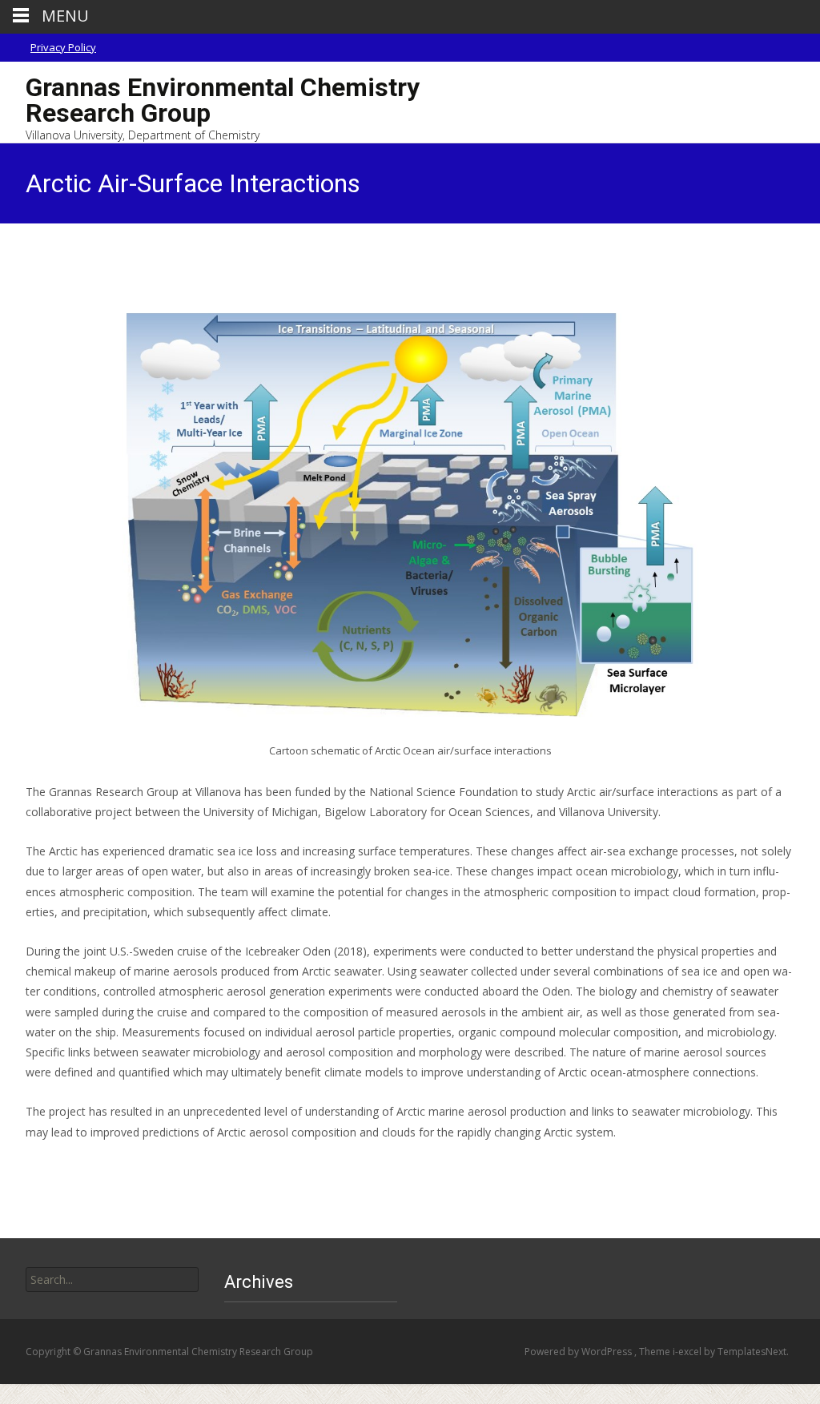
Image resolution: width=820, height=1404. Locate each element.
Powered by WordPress (579, 1351)
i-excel (688, 1351)
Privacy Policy (63, 47)
